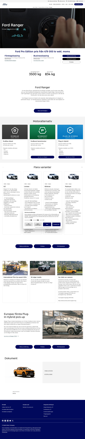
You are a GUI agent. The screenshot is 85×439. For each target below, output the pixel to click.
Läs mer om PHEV (70, 157)
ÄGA (66, 4)
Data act (45, 416)
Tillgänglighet (47, 414)
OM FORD (71, 4)
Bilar (36, 7)
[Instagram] (5, 420)
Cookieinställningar (48, 411)
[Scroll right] (82, 167)
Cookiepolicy (46, 409)
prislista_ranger (48, 374)
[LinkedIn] (7, 420)
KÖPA (63, 4)
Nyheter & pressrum (28, 407)
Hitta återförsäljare (72, 1)
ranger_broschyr (48, 370)
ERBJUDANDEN (57, 4)
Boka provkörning (53, 1)
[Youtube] (10, 420)
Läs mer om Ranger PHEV (10, 336)
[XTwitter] (12, 420)
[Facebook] (2, 420)
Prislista (71, 62)
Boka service (62, 1)
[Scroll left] (3, 167)
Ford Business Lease (39, 60)
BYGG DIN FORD (78, 4)
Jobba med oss (6, 407)
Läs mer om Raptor (42, 157)
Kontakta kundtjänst (7, 411)
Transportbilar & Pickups (43, 7)
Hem (34, 7)
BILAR (50, 4)
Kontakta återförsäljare (10, 60)
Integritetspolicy (47, 407)
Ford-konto (80, 1)
